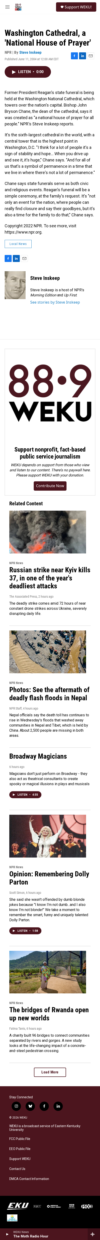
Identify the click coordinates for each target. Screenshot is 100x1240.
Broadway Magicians (38, 756)
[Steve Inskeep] (15, 285)
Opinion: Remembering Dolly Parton (49, 878)
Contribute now (50, 485)
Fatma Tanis (17, 1028)
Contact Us (17, 1169)
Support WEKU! (78, 7)
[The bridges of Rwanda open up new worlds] (47, 972)
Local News (18, 244)
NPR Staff (15, 708)
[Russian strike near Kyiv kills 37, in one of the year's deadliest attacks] (47, 532)
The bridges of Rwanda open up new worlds (49, 1014)
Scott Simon (17, 893)
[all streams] (94, 1234)
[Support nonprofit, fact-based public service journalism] (50, 394)
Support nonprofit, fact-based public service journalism (50, 453)
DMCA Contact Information (29, 1179)
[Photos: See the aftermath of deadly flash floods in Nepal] (47, 651)
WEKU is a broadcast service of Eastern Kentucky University (44, 1128)
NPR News (16, 563)
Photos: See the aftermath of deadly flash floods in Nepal (49, 694)
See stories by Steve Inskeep (55, 302)
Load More (50, 1072)
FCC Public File (19, 1139)
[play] (7, 1234)
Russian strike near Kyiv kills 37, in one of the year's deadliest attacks (49, 578)
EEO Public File (19, 1149)
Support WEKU (19, 1159)
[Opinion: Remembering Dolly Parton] (47, 836)
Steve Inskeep (30, 52)
